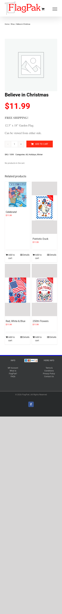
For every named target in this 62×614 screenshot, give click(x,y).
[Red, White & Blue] (17, 290)
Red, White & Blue (15, 321)
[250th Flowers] (44, 290)
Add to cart (41, 143)
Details (26, 255)
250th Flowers (40, 321)
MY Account (13, 368)
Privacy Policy (49, 374)
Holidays (32, 154)
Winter (40, 154)
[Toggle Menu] (54, 9)
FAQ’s (13, 376)
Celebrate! (11, 212)
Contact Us (49, 376)
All (27, 154)
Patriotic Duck (40, 238)
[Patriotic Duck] (44, 208)
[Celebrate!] (17, 194)
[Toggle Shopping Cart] (43, 9)
